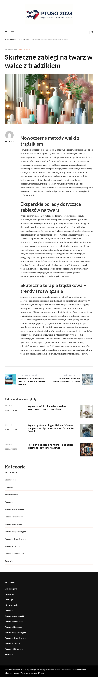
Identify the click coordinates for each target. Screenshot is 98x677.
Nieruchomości (11, 494)
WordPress (38, 673)
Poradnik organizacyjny (15, 531)
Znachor (9, 142)
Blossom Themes (12, 673)
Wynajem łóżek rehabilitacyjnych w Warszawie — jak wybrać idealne (47, 407)
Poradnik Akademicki (14, 509)
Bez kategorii (25, 49)
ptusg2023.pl (30, 669)
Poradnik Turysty (12, 546)
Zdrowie (9, 561)
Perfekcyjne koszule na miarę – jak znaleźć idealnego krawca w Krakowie (50, 446)
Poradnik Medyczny (14, 517)
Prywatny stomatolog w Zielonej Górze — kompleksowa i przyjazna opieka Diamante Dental (51, 428)
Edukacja (9, 487)
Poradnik (9, 502)
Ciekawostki (10, 480)
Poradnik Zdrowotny (14, 554)
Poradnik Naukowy (13, 524)
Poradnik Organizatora (15, 539)
